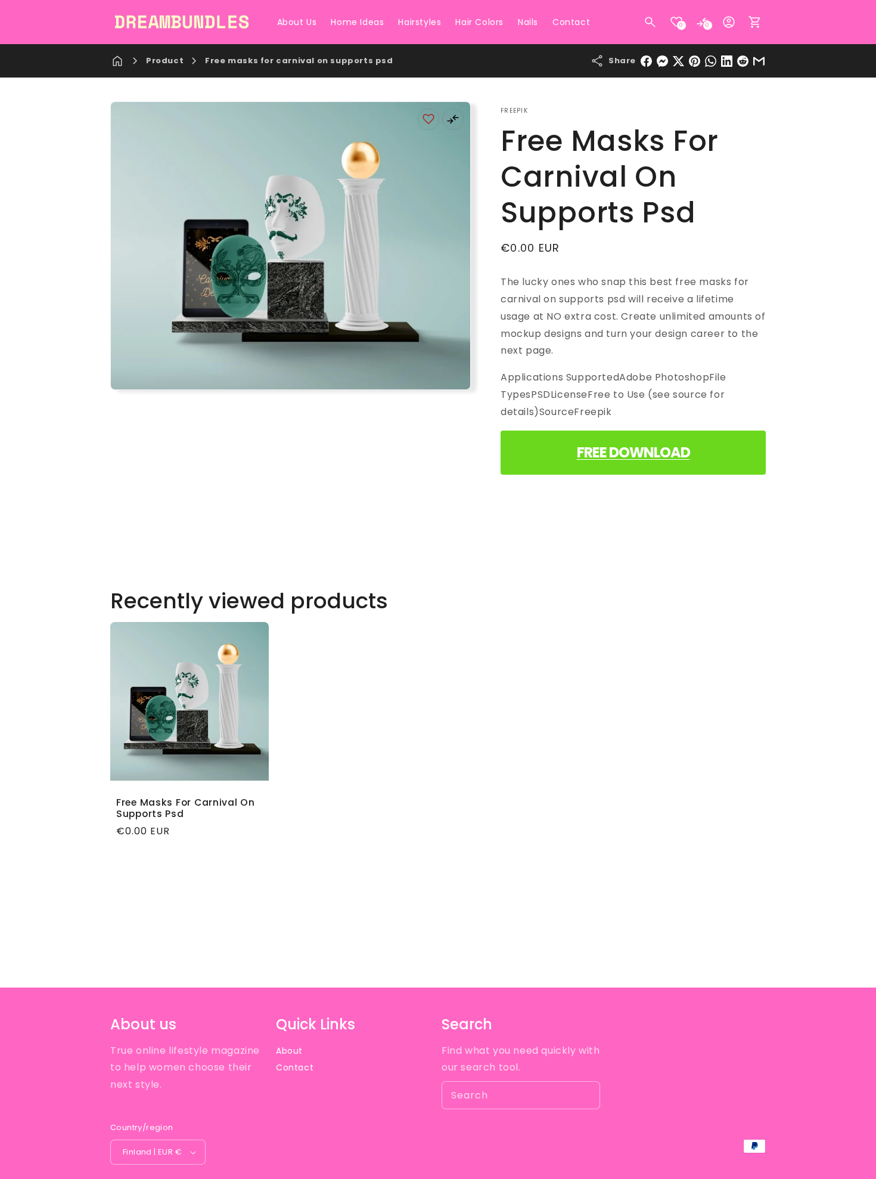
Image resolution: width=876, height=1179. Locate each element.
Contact (294, 1067)
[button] (650, 22)
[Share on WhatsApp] (710, 61)
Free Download (633, 452)
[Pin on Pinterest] (694, 61)
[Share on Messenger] (662, 61)
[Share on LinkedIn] (727, 61)
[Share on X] (678, 61)
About (289, 1051)
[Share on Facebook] (646, 61)
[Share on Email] (759, 61)
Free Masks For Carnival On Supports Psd (185, 808)
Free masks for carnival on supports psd (299, 60)
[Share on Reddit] (743, 61)
